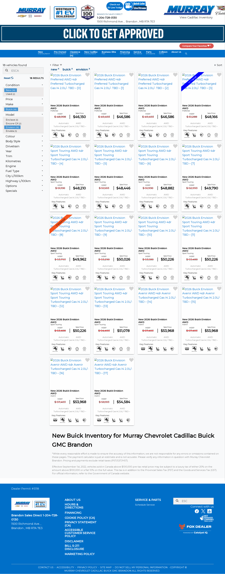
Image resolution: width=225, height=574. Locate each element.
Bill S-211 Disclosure (74, 547)
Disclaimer (74, 541)
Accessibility (66, 567)
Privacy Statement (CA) (81, 524)
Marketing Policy (80, 554)
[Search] (6, 70)
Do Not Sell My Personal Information (141, 567)
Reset (7, 78)
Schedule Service (145, 504)
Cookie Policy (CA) (80, 517)
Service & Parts (148, 499)
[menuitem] (24, 90)
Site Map (106, 567)
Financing (73, 512)
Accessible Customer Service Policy (80, 533)
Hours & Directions (74, 506)
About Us (73, 499)
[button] (44, 52)
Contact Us (46, 567)
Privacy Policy (87, 567)
